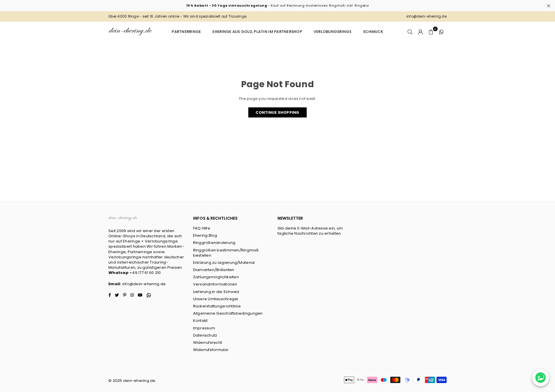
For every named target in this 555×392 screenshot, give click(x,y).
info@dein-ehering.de (144, 284)
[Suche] (410, 32)
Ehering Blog (205, 235)
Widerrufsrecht (207, 342)
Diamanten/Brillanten (213, 269)
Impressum (204, 328)
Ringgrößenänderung (214, 242)
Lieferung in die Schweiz (216, 291)
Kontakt (200, 320)
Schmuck (373, 31)
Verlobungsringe (333, 31)
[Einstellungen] (420, 32)
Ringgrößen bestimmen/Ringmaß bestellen (226, 252)
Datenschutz (205, 335)
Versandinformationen (215, 284)
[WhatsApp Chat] (540, 377)
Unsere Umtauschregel (215, 299)
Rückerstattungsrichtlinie (217, 306)
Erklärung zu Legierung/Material (224, 262)
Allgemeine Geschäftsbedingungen (228, 313)
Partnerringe (186, 31)
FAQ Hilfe (201, 228)
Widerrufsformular (211, 349)
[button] (431, 32)
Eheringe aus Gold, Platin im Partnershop (257, 31)
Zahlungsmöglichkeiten (216, 277)
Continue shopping (277, 112)
